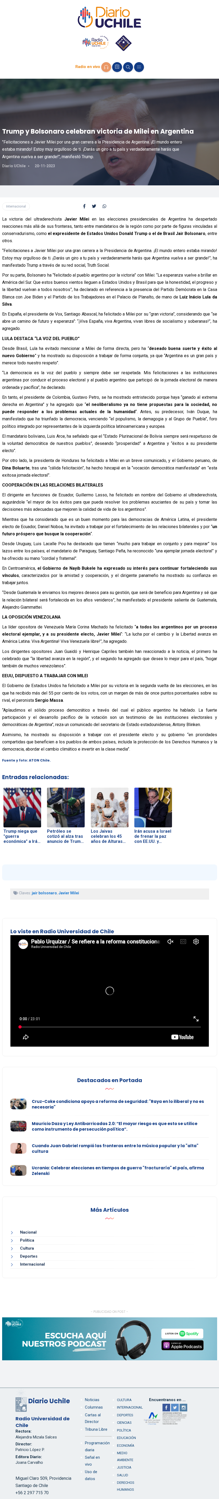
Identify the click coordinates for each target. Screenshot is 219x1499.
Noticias (92, 1399)
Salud (122, 1475)
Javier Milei (68, 893)
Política (27, 1240)
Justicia (124, 1467)
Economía (125, 1446)
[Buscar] (128, 67)
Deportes (28, 1256)
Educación (126, 1438)
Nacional (28, 1232)
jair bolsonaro (44, 893)
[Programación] (117, 67)
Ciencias (124, 1423)
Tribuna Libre (96, 1429)
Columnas (94, 1407)
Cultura (27, 1248)
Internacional (16, 206)
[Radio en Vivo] (106, 67)
